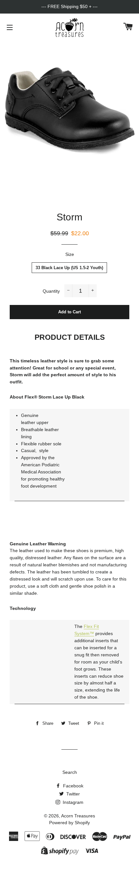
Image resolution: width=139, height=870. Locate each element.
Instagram (72, 802)
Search (69, 772)
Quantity (51, 291)
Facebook (72, 785)
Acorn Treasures (78, 815)
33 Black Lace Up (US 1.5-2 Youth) (69, 267)
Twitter (72, 793)
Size (69, 254)
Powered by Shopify (69, 822)
